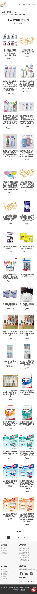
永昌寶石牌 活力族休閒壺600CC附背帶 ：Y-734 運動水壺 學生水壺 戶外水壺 (10, 153)
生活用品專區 (24, 555)
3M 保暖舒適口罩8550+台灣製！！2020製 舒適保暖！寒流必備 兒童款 (10, 52)
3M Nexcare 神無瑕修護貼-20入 (10, 247)
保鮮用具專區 (24, 560)
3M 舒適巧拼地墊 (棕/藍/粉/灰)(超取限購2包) (26, 52)
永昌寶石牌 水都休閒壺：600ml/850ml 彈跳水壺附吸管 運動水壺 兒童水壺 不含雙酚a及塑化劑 (26, 85)
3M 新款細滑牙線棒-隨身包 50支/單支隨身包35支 (26, 392)
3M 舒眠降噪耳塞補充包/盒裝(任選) (27, 247)
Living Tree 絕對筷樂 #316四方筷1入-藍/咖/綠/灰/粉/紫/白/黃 (10, 393)
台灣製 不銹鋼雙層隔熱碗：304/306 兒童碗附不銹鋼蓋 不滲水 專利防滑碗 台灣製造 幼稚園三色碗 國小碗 (10, 186)
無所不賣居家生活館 (9, 12)
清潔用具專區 (24, 557)
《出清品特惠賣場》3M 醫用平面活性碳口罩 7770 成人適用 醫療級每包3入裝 (27, 185)
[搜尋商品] (24, 5)
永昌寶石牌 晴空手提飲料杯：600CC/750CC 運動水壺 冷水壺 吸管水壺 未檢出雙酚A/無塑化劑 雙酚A (10, 86)
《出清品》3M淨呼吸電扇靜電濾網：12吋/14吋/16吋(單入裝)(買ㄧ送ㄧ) (26, 218)
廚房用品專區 (24, 548)
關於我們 (4, 548)
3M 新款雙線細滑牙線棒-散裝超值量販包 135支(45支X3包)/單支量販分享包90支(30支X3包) (26, 518)
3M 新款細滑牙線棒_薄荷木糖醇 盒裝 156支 (10, 453)
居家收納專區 (24, 553)
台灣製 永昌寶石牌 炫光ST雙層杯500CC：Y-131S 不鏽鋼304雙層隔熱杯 (27, 153)
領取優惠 (32, 581)
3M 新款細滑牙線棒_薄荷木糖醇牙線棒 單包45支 (26, 424)
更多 (19, 531)
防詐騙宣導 (5, 579)
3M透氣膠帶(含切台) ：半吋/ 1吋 (10, 305)
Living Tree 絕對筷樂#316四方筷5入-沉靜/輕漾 (26, 363)
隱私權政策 (5, 576)
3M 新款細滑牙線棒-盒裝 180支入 (10, 482)
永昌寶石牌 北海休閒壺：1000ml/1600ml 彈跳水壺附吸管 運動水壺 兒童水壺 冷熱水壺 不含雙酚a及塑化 (10, 120)
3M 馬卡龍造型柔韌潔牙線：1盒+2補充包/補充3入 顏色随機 (10, 276)
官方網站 (4, 553)
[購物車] (29, 5)
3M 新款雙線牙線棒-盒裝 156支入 (10, 515)
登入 (10, 569)
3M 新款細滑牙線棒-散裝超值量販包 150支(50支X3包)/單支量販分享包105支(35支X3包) (26, 484)
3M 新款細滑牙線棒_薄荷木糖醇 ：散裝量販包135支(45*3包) (26, 453)
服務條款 (4, 574)
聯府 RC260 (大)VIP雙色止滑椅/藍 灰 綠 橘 (10, 333)
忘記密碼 (4, 572)
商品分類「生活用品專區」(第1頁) (16, 15)
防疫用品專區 (24, 551)
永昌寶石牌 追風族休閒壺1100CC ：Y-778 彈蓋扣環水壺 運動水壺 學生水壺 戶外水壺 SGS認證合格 (26, 119)
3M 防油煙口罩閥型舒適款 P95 (27, 305)
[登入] (19, 5)
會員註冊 (4, 569)
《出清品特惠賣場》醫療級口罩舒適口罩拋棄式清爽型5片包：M (10, 218)
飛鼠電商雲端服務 (18, 590)
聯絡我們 (4, 551)
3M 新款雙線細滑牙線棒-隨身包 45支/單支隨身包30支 (10, 424)
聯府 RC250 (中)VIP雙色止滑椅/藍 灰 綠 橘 (27, 333)
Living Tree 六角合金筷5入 (10, 362)
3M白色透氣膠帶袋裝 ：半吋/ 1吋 (27, 275)
